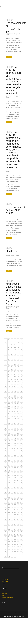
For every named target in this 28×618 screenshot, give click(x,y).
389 (21, 497)
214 (18, 426)
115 (9, 386)
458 (12, 527)
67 (8, 366)
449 (21, 522)
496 (18, 541)
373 (9, 492)
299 (21, 460)
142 (18, 396)
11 (21, 342)
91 (8, 376)
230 (12, 433)
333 (15, 475)
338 (12, 477)
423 (15, 512)
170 (12, 408)
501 (15, 544)
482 (12, 536)
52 (18, 359)
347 (21, 480)
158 (12, 403)
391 (9, 499)
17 (21, 344)
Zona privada (4, 593)
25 (8, 349)
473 (21, 532)
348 (5, 482)
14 (12, 344)
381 (15, 495)
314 (12, 467)
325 (9, 472)
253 (9, 443)
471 (15, 532)
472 (18, 532)
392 (12, 499)
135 (15, 394)
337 (9, 477)
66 (5, 366)
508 (18, 546)
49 (8, 359)
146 (12, 399)
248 (12, 440)
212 (12, 426)
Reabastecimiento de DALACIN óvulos (16, 210)
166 (18, 406)
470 (12, 532)
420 (5, 512)
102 (5, 381)
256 (18, 443)
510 (5, 549)
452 (12, 524)
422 (12, 512)
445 (9, 522)
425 (21, 512)
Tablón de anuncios (10, 254)
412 (18, 507)
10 (18, 342)
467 (21, 529)
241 (9, 438)
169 (9, 408)
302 (12, 463)
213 (15, 426)
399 (15, 502)
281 (21, 453)
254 (12, 443)
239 (21, 435)
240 (5, 438)
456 (5, 527)
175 (9, 411)
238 (18, 435)
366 (5, 490)
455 (21, 524)
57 (15, 362)
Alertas (17, 33)
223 (9, 431)
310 (18, 465)
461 (21, 527)
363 (15, 487)
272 (12, 450)
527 (21, 554)
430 (18, 514)
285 (15, 455)
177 (15, 411)
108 (5, 384)
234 (5, 435)
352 (18, 482)
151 (9, 401)
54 (5, 362)
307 (9, 465)
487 (9, 539)
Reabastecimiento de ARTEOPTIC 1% (16, 27)
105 (15, 381)
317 (21, 467)
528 (5, 556)
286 (18, 455)
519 (15, 551)
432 (5, 517)
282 (5, 455)
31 (8, 352)
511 (9, 549)
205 (9, 423)
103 (9, 381)
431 (21, 514)
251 (21, 440)
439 (9, 519)
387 (15, 497)
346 (18, 480)
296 (12, 460)
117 (15, 386)
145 (9, 399)
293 (21, 458)
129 (15, 391)
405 (15, 504)
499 (9, 544)
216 (5, 428)
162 (5, 406)
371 (21, 490)
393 (15, 499)
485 (21, 536)
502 (18, 544)
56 (12, 362)
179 (21, 411)
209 (21, 423)
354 (5, 485)
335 (21, 475)
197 (21, 418)
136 (18, 394)
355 (9, 485)
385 (9, 497)
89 (21, 374)
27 (15, 349)
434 (12, 517)
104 (12, 381)
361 (9, 487)
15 (15, 344)
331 (9, 475)
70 (18, 366)
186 (5, 416)
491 (21, 539)
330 (5, 475)
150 (5, 401)
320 (12, 470)
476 (12, 534)
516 (5, 551)
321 (15, 470)
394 (18, 499)
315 (15, 467)
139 (9, 396)
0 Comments (12, 34)
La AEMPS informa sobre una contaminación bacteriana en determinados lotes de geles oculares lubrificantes (14, 80)
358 (18, 485)
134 (12, 394)
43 (8, 357)
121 (9, 389)
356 (12, 485)
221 (21, 428)
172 (18, 408)
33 (15, 352)
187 (9, 416)
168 (5, 408)
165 (15, 406)
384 (5, 497)
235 (9, 435)
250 (18, 440)
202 (18, 421)
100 (18, 379)
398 (12, 502)
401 (21, 502)
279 (15, 453)
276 (5, 453)
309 (15, 465)
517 (9, 551)
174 (5, 411)
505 (9, 546)
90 (5, 376)
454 (18, 524)
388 (18, 497)
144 (5, 399)
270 (5, 450)
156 (5, 403)
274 (18, 450)
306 (5, 465)
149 (21, 399)
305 (21, 463)
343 (9, 480)
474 (5, 534)
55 (8, 362)
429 (15, 514)
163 (9, 406)
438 (5, 519)
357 (15, 485)
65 (21, 364)
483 (15, 536)
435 (15, 517)
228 (5, 433)
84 (5, 374)
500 (12, 544)
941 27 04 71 (5, 583)
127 (9, 391)
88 (18, 374)
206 (12, 423)
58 (18, 362)
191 (21, 416)
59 (21, 362)
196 (18, 418)
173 (21, 408)
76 (18, 369)
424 (18, 512)
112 (18, 384)
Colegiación (4, 591)
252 (5, 443)
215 (21, 426)
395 (21, 499)
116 (12, 386)
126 (5, 391)
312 (5, 467)
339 (15, 477)
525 (15, 554)
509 (21, 546)
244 (18, 438)
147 (15, 399)
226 (18, 431)
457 (9, 527)
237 (15, 435)
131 (21, 391)
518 (12, 551)
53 (21, 359)
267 (15, 448)
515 (21, 549)
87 (15, 374)
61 (8, 364)
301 (9, 463)
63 (15, 364)
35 (21, 352)
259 (9, 445)
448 (18, 522)
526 (18, 554)
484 (18, 536)
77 (21, 369)
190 (18, 416)
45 (15, 357)
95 (21, 376)
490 (18, 539)
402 (5, 504)
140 (12, 396)
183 (15, 413)
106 (18, 381)
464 (12, 529)
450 (5, 524)
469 (9, 532)
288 (5, 458)
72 (5, 369)
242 (12, 438)
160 (18, 403)
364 (18, 487)
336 (5, 477)
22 (18, 347)
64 (18, 364)
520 (18, 551)
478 (18, 534)
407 (21, 504)
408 (5, 507)
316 (18, 467)
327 (15, 472)
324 (5, 472)
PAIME (3, 595)
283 (9, 455)
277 (9, 453)
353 (21, 482)
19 (8, 347)
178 (18, 411)
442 (18, 519)
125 (21, 389)
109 (9, 384)
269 (21, 448)
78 (5, 371)
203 (21, 421)
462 (5, 529)
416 (12, 509)
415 (9, 509)
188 (12, 416)
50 (12, 359)
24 (5, 349)
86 (12, 374)
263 (21, 445)
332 (12, 475)
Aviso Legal (6, 616)
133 (9, 394)
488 (12, 539)
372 (5, 492)
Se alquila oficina (13, 250)
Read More (9, 56)
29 (21, 349)
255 (15, 443)
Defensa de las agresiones (7, 597)
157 (9, 403)
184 (18, 413)
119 (21, 386)
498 (5, 544)
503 (21, 544)
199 (9, 421)
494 (12, 541)
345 (15, 480)
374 (12, 492)
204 (5, 423)
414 (5, 509)
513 (15, 549)
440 (12, 519)
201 (15, 421)
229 (9, 433)
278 (12, 453)
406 (18, 504)
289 (9, 458)
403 (9, 504)
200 (12, 421)
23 (21, 347)
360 (5, 487)
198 (5, 421)
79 (8, 371)
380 (12, 495)
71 (21, 366)
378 (5, 495)
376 (18, 492)
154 (18, 401)
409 (9, 507)
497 (21, 541)
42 (5, 357)
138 (5, 396)
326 (12, 472)
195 (15, 418)
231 (15, 433)
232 (18, 433)
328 (18, 472)
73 (8, 369)
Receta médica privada (6, 599)
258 (5, 445)
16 (18, 344)
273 (15, 450)
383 (21, 495)
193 (9, 418)
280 (18, 453)
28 (18, 349)
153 (15, 401)
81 (15, 371)
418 (18, 509)
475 (9, 534)
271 (9, 450)
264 (5, 448)
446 (12, 522)
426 (5, 514)
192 (5, 418)
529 (9, 556)
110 (12, 384)
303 (15, 463)
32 (12, 352)
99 (15, 379)
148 (18, 399)
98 (12, 379)
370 (18, 490)
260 (12, 445)
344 (12, 480)
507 (15, 546)
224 (12, 431)
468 (5, 532)
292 (18, 458)
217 (9, 428)
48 (5, 359)
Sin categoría (18, 253)
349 (9, 482)
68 (12, 366)
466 (18, 529)
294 (5, 460)
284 (12, 455)
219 (15, 428)
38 (12, 354)
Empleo (17, 306)
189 (15, 416)
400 (18, 502)
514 (18, 549)
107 (21, 381)
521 (21, 551)
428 (12, 514)
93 (15, 376)
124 (18, 389)
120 (5, 389)
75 (15, 369)
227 (21, 431)
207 (15, 423)
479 (21, 534)
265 (9, 448)
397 (9, 502)
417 (15, 509)
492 (5, 541)
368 (12, 490)
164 (12, 406)
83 (21, 371)
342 (5, 480)
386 (12, 497)
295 (9, 460)
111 (15, 384)
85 (8, 374)
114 (5, 386)
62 (12, 364)
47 (21, 357)
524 (12, 554)
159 (15, 403)
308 (12, 465)
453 (15, 524)
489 (15, 539)
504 (5, 546)
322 (18, 470)
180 (5, 413)
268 (18, 448)
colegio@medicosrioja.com (7, 584)
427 (9, 514)
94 (18, 376)
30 (5, 352)
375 (15, 492)
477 (15, 534)
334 (18, 475)
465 (15, 529)
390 (5, 499)
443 (21, 519)
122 (12, 389)
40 (18, 354)
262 (18, 445)
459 (15, 527)
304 (18, 463)
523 (9, 554)
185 (21, 413)
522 (5, 554)
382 (18, 495)
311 (21, 465)
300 (5, 463)
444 (5, 522)
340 (18, 477)
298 (18, 460)
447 (15, 522)
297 (15, 460)
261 (15, 445)
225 (15, 431)
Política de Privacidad (13, 616)
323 (21, 470)
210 (5, 426)
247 (9, 440)
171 (15, 408)
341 (21, 477)
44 (12, 357)
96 (5, 379)
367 (9, 490)
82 (18, 371)
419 (21, 509)
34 (18, 352)
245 (21, 438)
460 (18, 527)
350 (12, 482)
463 (9, 529)
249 (15, 440)
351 (15, 482)
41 (21, 354)
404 (12, 504)
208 (18, 423)
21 (15, 347)
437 (21, 517)
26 (12, 349)
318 (5, 470)
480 (5, 536)
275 (21, 450)
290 (12, 458)
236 (12, 435)
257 (21, 443)
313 (9, 467)
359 (21, 485)
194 (12, 418)
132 (5, 394)
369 (15, 490)
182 (12, 413)
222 (5, 431)
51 (15, 359)
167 (21, 406)
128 (12, 391)
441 (15, 519)
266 (12, 448)
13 (8, 344)
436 (18, 517)
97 (8, 379)
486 (5, 539)
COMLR (7, 34)
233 (21, 433)
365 (21, 487)
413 (21, 507)
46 (18, 357)
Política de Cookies (20, 616)
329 (21, 472)
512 (12, 549)
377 (21, 492)
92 (12, 376)
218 (12, 428)
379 (9, 495)
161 (21, 403)
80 (12, 371)
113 (21, 384)
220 (18, 428)
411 (15, 507)
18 (5, 347)
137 (21, 394)
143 (21, 396)
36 (5, 354)
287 (21, 455)
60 (5, 364)
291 (15, 458)
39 (15, 354)
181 (9, 413)
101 (21, 379)
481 (9, 536)
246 (5, 440)
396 (5, 502)
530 (12, 556)
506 (12, 546)
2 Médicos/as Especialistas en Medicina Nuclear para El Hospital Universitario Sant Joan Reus (13, 292)
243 (15, 438)
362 (12, 487)
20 (12, 347)
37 (8, 354)
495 (15, 541)
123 (15, 389)
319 (9, 470)
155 (21, 401)
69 (15, 366)
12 (5, 344)
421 (9, 512)
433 (9, 517)
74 (12, 369)
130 (18, 391)
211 (9, 426)
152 (12, 401)
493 (9, 541)
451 (9, 524)
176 (12, 411)
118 (18, 386)
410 (12, 507)
